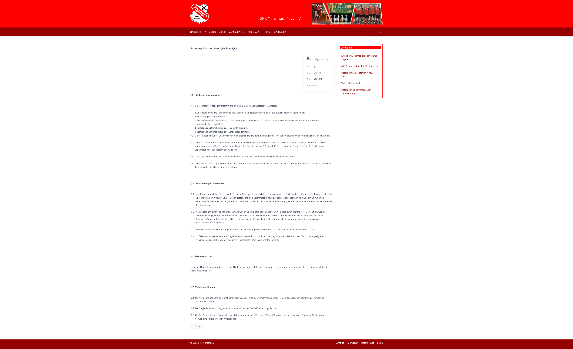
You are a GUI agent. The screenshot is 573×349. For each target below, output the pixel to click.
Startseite (196, 32)
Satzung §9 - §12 (314, 79)
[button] (381, 31)
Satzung (311, 66)
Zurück (199, 326)
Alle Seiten (312, 85)
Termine (266, 32)
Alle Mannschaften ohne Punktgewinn (359, 66)
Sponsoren (280, 32)
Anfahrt (340, 342)
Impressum (352, 342)
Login (380, 342)
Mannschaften (237, 32)
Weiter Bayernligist (350, 83)
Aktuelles (210, 32)
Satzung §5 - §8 (314, 73)
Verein (222, 32)
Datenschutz (367, 342)
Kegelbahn (253, 32)
